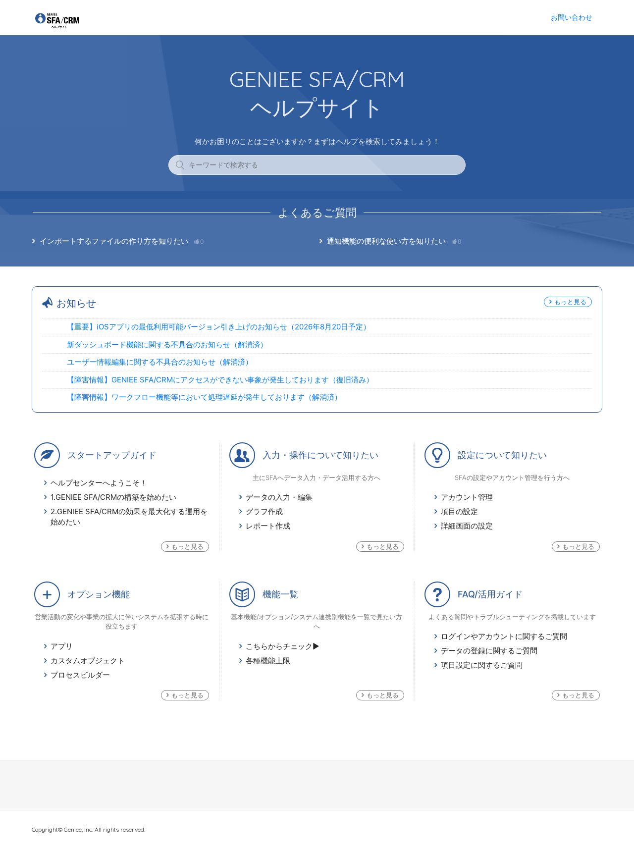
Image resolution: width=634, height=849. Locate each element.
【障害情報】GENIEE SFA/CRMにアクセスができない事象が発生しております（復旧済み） (220, 379)
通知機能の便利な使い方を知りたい (394, 241)
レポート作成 (268, 526)
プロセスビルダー (80, 675)
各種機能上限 (268, 660)
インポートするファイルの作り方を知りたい (122, 241)
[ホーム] (57, 26)
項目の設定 (459, 511)
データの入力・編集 (279, 497)
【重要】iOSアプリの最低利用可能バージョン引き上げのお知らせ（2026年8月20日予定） (218, 326)
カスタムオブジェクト (88, 660)
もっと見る (570, 302)
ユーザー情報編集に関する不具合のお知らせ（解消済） (160, 362)
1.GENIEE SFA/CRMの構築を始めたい (113, 497)
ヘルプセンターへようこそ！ (99, 482)
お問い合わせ (571, 17)
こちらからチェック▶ (282, 646)
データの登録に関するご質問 (489, 650)
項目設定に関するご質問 (482, 665)
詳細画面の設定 (467, 526)
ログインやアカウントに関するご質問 (504, 636)
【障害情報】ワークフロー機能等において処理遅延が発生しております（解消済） (204, 397)
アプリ (62, 646)
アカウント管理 (467, 497)
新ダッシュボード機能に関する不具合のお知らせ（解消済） (167, 344)
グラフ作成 (264, 511)
